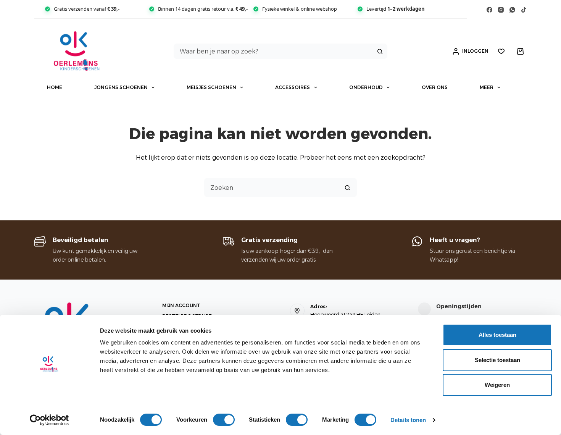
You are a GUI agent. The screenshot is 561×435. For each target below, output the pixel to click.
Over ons (435, 87)
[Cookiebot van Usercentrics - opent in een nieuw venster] (49, 420)
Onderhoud (366, 87)
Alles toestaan (497, 335)
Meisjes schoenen (211, 87)
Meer (486, 87)
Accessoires (292, 87)
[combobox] (273, 51)
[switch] (224, 420)
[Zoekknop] (379, 51)
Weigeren (497, 385)
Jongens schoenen (121, 87)
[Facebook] (489, 10)
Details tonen (408, 420)
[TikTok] (524, 10)
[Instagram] (501, 10)
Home (54, 87)
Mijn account (181, 305)
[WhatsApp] (512, 10)
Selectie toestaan (497, 360)
